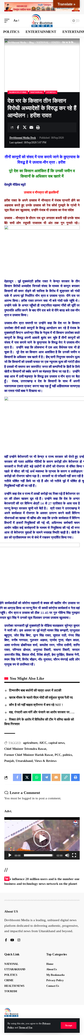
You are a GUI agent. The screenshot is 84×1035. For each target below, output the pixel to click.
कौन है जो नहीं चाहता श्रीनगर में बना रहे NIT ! (36, 705)
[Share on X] (25, 127)
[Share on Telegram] (46, 777)
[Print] (38, 127)
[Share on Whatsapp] (36, 777)
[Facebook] (6, 940)
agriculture (30, 742)
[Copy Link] (65, 777)
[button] (68, 1025)
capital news (56, 742)
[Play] (10, 855)
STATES (51, 92)
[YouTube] (12, 940)
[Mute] (67, 855)
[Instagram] (19, 940)
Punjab (9, 761)
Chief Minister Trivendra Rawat (25, 748)
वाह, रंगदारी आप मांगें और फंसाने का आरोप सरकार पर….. (42, 712)
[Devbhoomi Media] (42, 20)
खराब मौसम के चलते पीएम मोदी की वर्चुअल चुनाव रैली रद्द (41, 697)
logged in (28, 798)
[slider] (38, 855)
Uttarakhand (24, 761)
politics (67, 755)
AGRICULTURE (18, 92)
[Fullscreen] (74, 855)
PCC (58, 755)
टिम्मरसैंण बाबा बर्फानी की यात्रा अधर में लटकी (35, 690)
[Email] (31, 127)
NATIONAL (36, 92)
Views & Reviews (45, 761)
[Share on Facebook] (18, 127)
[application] (42, 838)
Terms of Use (25, 1027)
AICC (43, 742)
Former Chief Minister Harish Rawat (28, 755)
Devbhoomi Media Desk (22, 137)
